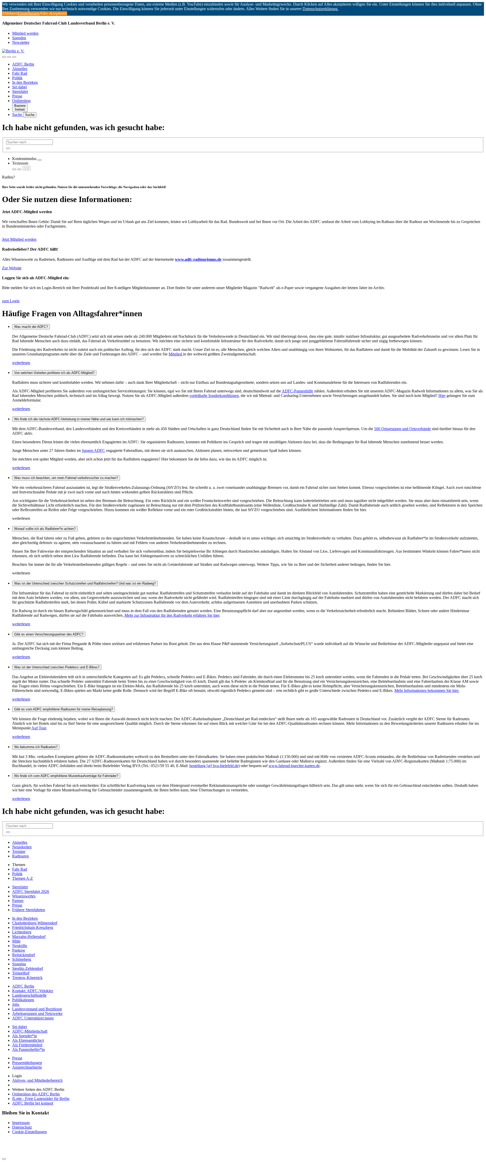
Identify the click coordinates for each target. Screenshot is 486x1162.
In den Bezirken (25, 82)
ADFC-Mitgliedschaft (29, 1031)
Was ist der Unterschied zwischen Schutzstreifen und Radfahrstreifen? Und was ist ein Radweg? (85, 583)
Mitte (16, 941)
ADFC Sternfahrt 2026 (30, 891)
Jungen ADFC (93, 450)
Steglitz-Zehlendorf (27, 968)
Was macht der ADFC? (31, 327)
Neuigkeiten (22, 847)
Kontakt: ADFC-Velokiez (32, 991)
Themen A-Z (22, 878)
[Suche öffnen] (9, 57)
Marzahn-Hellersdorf (29, 936)
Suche (17, 114)
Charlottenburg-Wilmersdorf (34, 923)
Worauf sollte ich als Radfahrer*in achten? (45, 529)
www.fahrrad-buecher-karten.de (294, 766)
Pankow (18, 950)
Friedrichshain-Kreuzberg (32, 927)
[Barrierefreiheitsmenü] (4, 57)
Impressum (21, 1122)
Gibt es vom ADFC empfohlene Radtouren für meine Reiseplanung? (63, 709)
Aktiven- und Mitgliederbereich (37, 1080)
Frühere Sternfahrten (28, 910)
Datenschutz (22, 1127)
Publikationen (23, 1000)
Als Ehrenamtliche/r (28, 1040)
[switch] (39, 160)
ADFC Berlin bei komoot (32, 1103)
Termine (18, 851)
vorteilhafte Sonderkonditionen (214, 395)
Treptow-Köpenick (27, 977)
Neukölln (19, 946)
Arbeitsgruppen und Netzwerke (37, 1013)
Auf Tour (38, 728)
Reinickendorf (23, 955)
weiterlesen (21, 362)
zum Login (10, 301)
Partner (18, 900)
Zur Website (12, 268)
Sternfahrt (20, 91)
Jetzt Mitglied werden (19, 239)
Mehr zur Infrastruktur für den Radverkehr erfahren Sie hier (171, 615)
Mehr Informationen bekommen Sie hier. (426, 690)
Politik (17, 78)
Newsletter (20, 42)
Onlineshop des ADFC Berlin (36, 1094)
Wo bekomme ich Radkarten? (35, 747)
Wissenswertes (23, 896)
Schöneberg (21, 959)
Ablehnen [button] (10, 13)
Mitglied (176, 354)
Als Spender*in (24, 1036)
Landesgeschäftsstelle (29, 995)
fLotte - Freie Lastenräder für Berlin (40, 1098)
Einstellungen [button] (28, 13)
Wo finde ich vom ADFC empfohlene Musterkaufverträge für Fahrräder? (66, 776)
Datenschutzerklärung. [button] (320, 9)
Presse (17, 96)
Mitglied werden (25, 33)
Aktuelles (19, 69)
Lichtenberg (21, 932)
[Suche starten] (8, 148)
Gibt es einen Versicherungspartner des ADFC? (48, 634)
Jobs (15, 1004)
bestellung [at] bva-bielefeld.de (213, 766)
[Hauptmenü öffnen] (14, 57)
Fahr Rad (19, 73)
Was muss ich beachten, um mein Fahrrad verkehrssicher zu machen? (66, 478)
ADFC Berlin (23, 64)
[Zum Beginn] (4, 1159)
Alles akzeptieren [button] (53, 13)
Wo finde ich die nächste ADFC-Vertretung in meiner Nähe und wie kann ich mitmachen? (79, 419)
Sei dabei (19, 87)
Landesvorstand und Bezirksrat (37, 1009)
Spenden (19, 38)
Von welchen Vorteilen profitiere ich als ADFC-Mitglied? (54, 373)
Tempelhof (20, 973)
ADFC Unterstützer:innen (33, 1018)
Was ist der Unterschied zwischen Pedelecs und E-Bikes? (56, 667)
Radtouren (20, 856)
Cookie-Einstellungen (29, 1132)
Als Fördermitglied (27, 1045)
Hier (442, 395)
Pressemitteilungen (27, 1062)
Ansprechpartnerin (27, 1067)
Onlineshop (21, 100)
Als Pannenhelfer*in (28, 1049)
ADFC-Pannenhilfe (297, 391)
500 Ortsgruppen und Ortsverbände (402, 429)
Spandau (19, 964)
